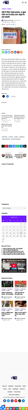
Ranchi (24, 386)
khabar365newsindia (8, 20)
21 (17, 233)
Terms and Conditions (14, 394)
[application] (14, 266)
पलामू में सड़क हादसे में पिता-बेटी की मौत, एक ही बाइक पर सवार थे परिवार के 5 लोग (19, 117)
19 (10, 233)
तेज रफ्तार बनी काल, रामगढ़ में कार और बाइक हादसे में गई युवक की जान (7, 117)
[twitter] (8, 400)
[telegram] (23, 400)
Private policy (18, 386)
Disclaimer (10, 391)
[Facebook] (6, 52)
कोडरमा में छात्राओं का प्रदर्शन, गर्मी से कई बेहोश (12, 248)
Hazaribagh (15, 389)
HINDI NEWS (4, 136)
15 (21, 230)
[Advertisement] (14, 337)
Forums (5, 389)
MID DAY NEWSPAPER (15, 139)
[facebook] (4, 400)
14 (17, 230)
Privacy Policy (17, 391)
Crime (9, 389)
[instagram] (12, 400)
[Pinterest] (18, 52)
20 (14, 233)
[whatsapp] (19, 400)
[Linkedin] (15, 52)
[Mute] (22, 271)
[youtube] (15, 400)
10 (3, 230)
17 (3, 233)
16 (24, 230)
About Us (4, 386)
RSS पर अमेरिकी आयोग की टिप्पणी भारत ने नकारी (13, 251)
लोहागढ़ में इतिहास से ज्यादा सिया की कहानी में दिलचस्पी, (14, 254)
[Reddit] (12, 52)
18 (6, 233)
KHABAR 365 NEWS (6, 139)
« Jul (3, 241)
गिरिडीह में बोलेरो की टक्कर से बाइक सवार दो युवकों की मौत (7, 126)
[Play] (3, 271)
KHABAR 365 (21, 136)
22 (21, 233)
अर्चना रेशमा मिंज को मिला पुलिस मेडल (10, 250)
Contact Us (22, 389)
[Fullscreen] (24, 271)
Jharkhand (11, 136)
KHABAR (16, 136)
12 (10, 230)
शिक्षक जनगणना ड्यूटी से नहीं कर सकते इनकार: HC (13, 253)
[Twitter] (9, 52)
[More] (21, 52)
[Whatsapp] (3, 52)
